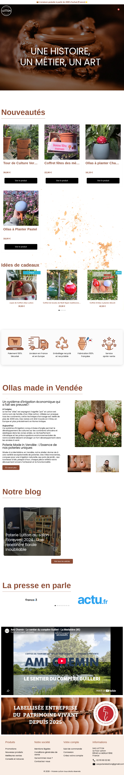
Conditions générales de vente (45, 753)
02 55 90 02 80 (103, 760)
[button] (111, 10)
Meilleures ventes (13, 755)
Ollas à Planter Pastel (20, 229)
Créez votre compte (73, 755)
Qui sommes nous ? (43, 758)
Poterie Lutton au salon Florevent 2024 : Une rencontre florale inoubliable (27, 542)
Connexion (68, 752)
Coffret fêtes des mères (62, 163)
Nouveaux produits (14, 752)
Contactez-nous (42, 761)
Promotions (10, 748)
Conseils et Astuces (14, 759)
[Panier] (117, 11)
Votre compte (71, 742)
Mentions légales (42, 748)
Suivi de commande (72, 748)
